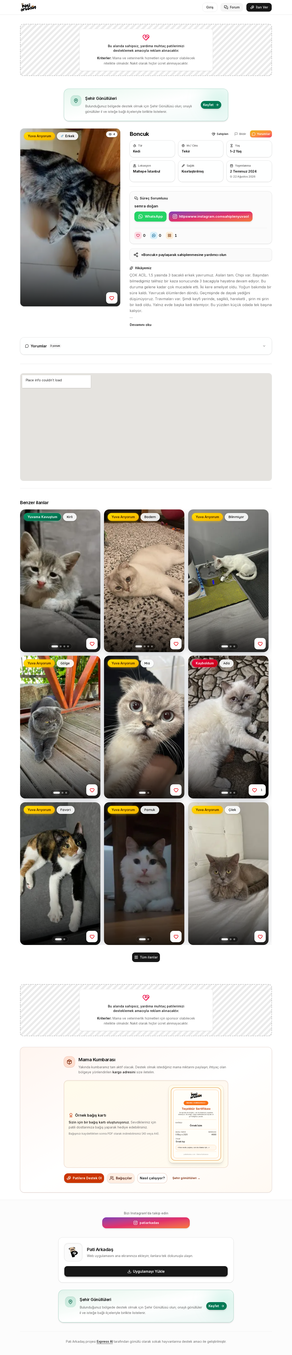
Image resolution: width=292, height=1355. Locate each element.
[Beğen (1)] (254, 790)
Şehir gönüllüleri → (186, 1178)
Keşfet (208, 105)
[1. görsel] (55, 646)
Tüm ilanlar (149, 957)
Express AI (105, 1341)
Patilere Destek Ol (87, 1178)
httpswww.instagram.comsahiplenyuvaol (215, 217)
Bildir (242, 134)
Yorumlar (263, 134)
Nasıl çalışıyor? (152, 1178)
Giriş (210, 7)
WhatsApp (156, 217)
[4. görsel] (68, 646)
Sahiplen (222, 134)
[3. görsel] (64, 646)
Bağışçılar (124, 1178)
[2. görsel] (61, 646)
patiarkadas (162, 1224)
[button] (70, 217)
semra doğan (146, 206)
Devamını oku (140, 325)
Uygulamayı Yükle (149, 1271)
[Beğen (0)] (111, 297)
